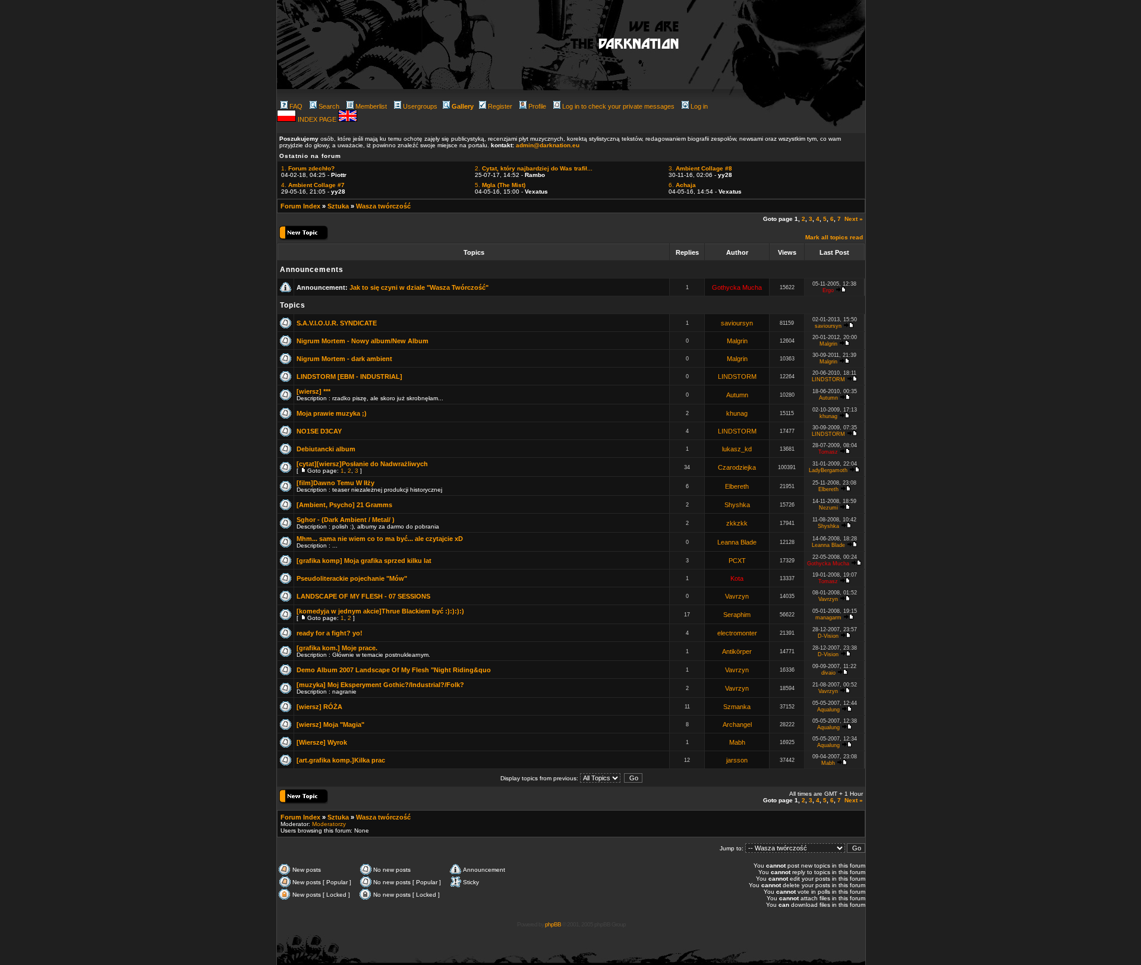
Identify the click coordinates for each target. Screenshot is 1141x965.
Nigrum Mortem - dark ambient (344, 358)
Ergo (828, 290)
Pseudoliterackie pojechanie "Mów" (352, 578)
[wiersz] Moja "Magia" (330, 724)
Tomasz (828, 452)
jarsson (737, 760)
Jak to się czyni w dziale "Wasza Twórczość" (418, 287)
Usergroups (420, 106)
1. (308, 168)
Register (500, 106)
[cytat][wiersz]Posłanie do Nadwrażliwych (362, 463)
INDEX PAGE (318, 119)
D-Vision (828, 636)
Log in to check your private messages (618, 106)
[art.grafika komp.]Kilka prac (341, 760)
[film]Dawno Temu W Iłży (335, 482)
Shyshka (737, 504)
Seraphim (737, 614)
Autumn (737, 394)
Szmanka (737, 706)
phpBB (553, 924)
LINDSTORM (737, 376)
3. (700, 168)
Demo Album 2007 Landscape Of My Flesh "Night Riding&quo (394, 669)
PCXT (737, 560)
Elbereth (737, 486)
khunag (737, 413)
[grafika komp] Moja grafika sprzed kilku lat (364, 560)
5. (500, 185)
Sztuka (338, 206)
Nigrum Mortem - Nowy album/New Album (362, 340)
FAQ (295, 106)
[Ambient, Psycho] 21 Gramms (344, 504)
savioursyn (737, 323)
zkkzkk (737, 523)
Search (329, 106)
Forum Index (300, 206)
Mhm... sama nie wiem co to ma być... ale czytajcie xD (380, 538)
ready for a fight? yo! (330, 633)
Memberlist (371, 106)
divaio (828, 673)
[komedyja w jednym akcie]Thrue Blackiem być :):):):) (380, 611)
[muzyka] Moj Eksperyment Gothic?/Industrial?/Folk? (380, 684)
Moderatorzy (329, 824)
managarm (828, 618)
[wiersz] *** (313, 391)
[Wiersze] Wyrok (322, 742)
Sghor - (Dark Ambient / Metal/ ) (346, 519)
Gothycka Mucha (737, 287)
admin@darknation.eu (547, 145)
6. (682, 185)
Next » (853, 219)
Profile (537, 106)
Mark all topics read (834, 237)
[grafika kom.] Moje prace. (337, 647)
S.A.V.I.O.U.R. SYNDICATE (337, 323)
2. (533, 168)
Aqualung (828, 710)
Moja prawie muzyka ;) (332, 413)
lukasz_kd (737, 449)
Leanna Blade (737, 542)
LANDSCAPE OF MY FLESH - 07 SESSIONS (363, 596)
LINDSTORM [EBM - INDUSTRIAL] (349, 376)
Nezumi (828, 508)
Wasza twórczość (383, 206)
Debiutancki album (326, 449)
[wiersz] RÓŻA (319, 706)
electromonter (737, 633)
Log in (699, 106)
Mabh (737, 742)
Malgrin (737, 340)
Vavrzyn (737, 596)
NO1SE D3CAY (319, 431)
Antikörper (737, 651)
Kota (736, 578)
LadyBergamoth (828, 470)
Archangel (737, 724)
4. (313, 185)
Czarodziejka (737, 467)
